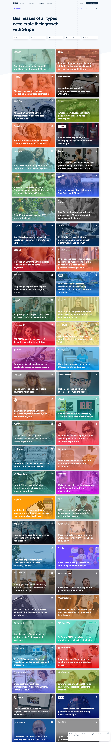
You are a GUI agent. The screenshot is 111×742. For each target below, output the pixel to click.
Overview (80, 9)
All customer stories (92, 9)
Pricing (58, 3)
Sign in (81, 3)
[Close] (108, 734)
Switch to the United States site (78, 738)
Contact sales (92, 3)
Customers (17, 8)
